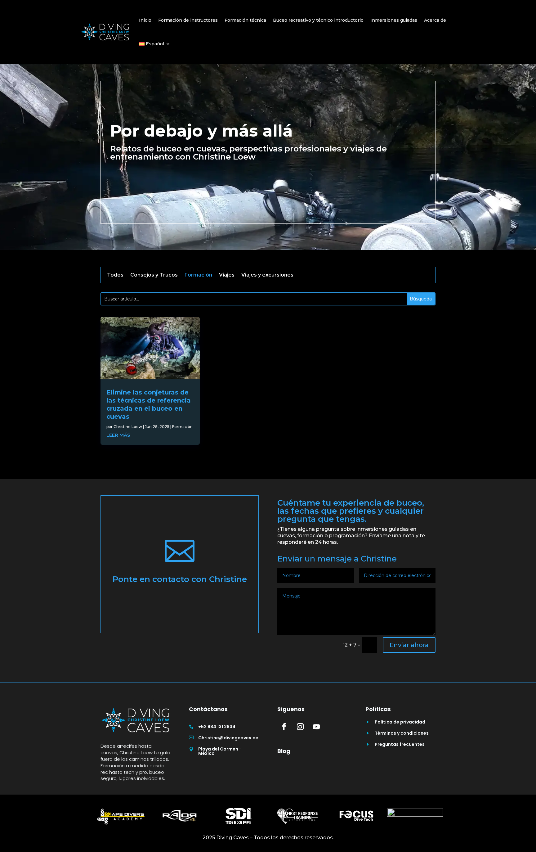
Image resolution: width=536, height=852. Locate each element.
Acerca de (435, 20)
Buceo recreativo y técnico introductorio (318, 20)
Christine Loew (128, 426)
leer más (118, 435)
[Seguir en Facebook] (284, 726)
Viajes (226, 275)
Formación (198, 275)
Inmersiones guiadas (393, 20)
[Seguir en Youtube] (316, 726)
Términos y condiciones (402, 733)
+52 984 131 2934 (216, 727)
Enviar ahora (409, 645)
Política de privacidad (400, 722)
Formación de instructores (188, 20)
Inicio (145, 20)
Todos (115, 275)
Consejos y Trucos (154, 275)
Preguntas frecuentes (400, 744)
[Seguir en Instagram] (300, 726)
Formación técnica (245, 20)
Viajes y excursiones (267, 275)
